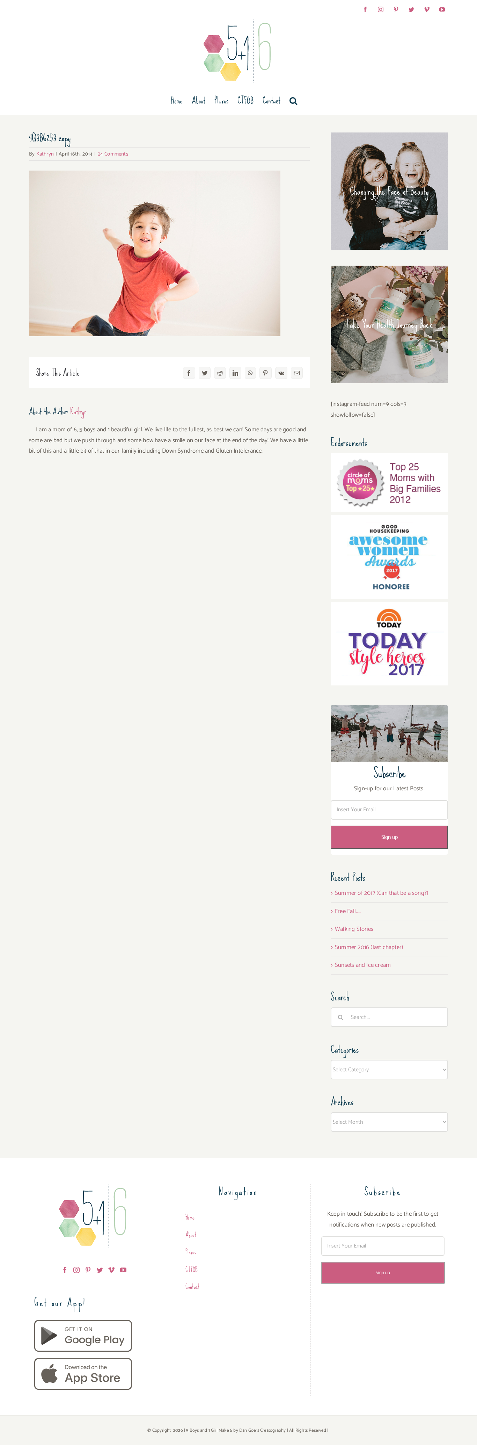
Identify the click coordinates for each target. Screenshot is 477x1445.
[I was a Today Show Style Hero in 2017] (389, 607)
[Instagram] (76, 1270)
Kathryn (45, 154)
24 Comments (113, 154)
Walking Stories (354, 929)
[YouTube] (123, 1270)
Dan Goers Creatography (262, 1430)
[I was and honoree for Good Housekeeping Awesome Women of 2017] (389, 520)
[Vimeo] (111, 1270)
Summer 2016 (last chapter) (369, 947)
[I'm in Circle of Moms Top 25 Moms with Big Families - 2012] (389, 458)
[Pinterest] (88, 1270)
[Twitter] (100, 1270)
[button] (293, 101)
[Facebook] (65, 1270)
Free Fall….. (348, 911)
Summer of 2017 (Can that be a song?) (381, 893)
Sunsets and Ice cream (363, 965)
